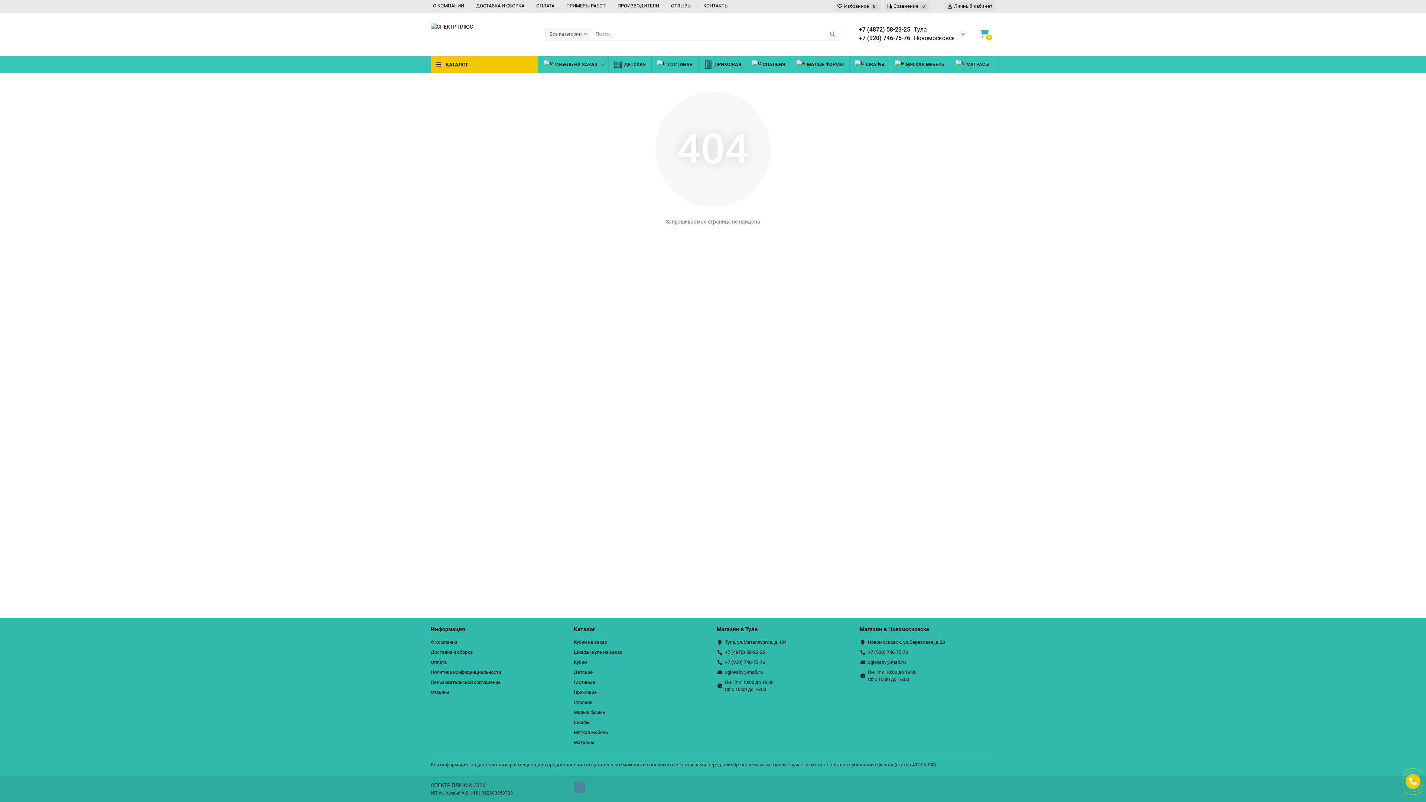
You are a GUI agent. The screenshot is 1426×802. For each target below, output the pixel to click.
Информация (448, 629)
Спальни (583, 702)
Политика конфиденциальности (466, 672)
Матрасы (977, 64)
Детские (583, 672)
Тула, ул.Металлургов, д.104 (756, 642)
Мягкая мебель (925, 64)
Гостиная (680, 64)
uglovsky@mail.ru (744, 672)
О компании (444, 642)
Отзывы (440, 692)
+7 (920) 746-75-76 (745, 662)
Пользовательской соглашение (466, 682)
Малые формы (825, 64)
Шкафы (875, 64)
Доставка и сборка (452, 652)
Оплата (439, 662)
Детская (635, 64)
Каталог (584, 629)
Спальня (774, 64)
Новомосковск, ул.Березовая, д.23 (906, 642)
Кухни (580, 662)
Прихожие (585, 692)
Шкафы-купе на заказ (598, 652)
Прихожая (727, 64)
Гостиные (584, 682)
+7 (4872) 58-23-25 (745, 652)
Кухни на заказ (590, 642)
